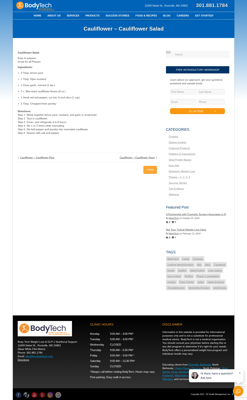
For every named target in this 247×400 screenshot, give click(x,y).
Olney (174, 371)
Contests (198, 258)
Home (37, 15)
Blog (167, 15)
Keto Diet (174, 165)
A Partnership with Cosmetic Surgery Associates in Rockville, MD (197, 214)
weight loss (219, 287)
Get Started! (204, 15)
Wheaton (167, 379)
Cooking (173, 136)
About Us (54, 15)
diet (199, 264)
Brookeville (185, 371)
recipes (171, 281)
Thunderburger (176, 287)
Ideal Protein (197, 270)
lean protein (174, 276)
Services (73, 15)
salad (201, 281)
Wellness (174, 194)
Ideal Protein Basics (180, 159)
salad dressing (215, 281)
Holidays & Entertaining (182, 153)
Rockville (193, 364)
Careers (183, 15)
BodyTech (174, 218)
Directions (23, 359)
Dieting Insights (177, 142)
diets (207, 264)
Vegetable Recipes (199, 287)
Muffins (189, 276)
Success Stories (117, 15)
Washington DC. (184, 375)
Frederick (167, 375)
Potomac (196, 368)
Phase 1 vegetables (208, 276)
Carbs (185, 258)
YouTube (34, 395)
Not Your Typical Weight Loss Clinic (186, 229)
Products (92, 15)
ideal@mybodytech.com (39, 356)
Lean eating (215, 270)
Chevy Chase (182, 368)
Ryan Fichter (186, 281)
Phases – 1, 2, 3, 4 (179, 177)
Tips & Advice (176, 188)
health (170, 270)
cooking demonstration (180, 264)
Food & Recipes (146, 15)
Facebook (219, 264)
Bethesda (205, 364)
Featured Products (179, 148)
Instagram (50, 395)
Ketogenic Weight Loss (182, 171)
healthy (182, 270)
